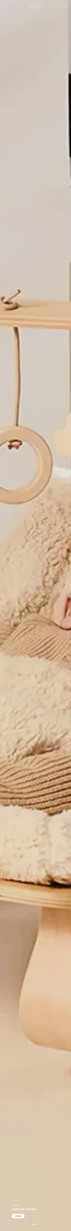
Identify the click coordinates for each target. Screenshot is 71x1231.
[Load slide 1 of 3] (33, 1224)
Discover (11, 1216)
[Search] (8, 6)
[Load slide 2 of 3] (36, 1224)
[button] (66, 6)
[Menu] (4, 6)
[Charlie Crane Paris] (35, 6)
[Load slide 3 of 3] (38, 1224)
